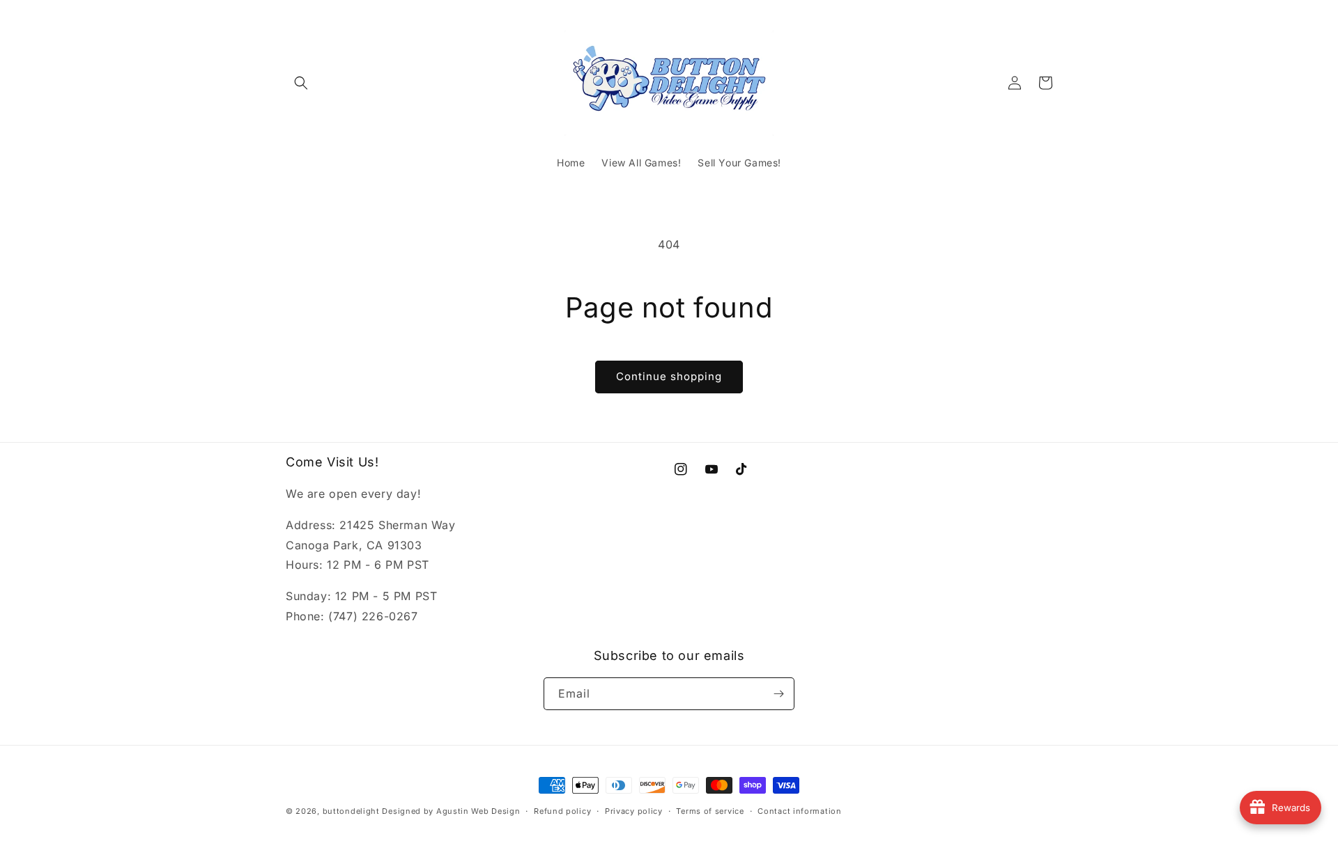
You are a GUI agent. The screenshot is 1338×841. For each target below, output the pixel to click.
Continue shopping (669, 376)
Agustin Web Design (478, 811)
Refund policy (562, 811)
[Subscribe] (778, 693)
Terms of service (710, 811)
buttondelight (351, 811)
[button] (301, 83)
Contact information (799, 811)
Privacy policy (634, 811)
